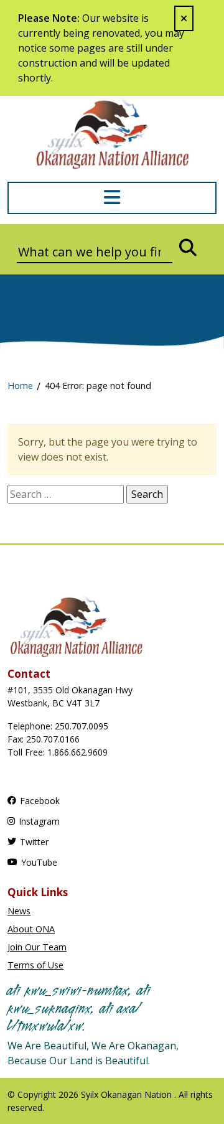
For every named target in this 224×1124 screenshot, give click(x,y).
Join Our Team (37, 947)
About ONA (31, 929)
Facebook (40, 801)
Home (20, 385)
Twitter (34, 842)
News (18, 911)
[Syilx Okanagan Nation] (112, 132)
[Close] (184, 18)
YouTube (39, 862)
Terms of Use (35, 965)
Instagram (39, 821)
